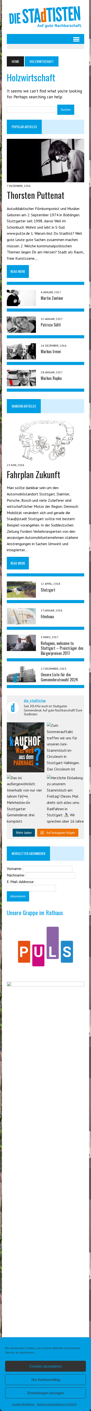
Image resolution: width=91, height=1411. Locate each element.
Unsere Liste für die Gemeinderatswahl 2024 (59, 677)
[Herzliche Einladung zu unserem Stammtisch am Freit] (65, 800)
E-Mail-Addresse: (20, 881)
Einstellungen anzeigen (45, 1393)
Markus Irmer (51, 351)
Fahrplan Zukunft (33, 474)
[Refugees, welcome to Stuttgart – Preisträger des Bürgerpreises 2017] (21, 647)
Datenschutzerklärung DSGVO (57, 1404)
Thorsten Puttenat (35, 194)
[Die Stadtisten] (45, 17)
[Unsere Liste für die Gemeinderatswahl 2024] (21, 679)
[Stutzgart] (21, 594)
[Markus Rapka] (21, 382)
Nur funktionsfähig (45, 1380)
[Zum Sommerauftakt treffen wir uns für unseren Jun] (65, 747)
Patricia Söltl (51, 325)
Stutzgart (48, 590)
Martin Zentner (52, 298)
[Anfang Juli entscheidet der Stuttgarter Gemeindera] (25, 747)
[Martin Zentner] (21, 302)
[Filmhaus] (21, 621)
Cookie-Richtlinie (23, 1404)
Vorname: (15, 868)
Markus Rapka (51, 378)
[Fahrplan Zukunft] (45, 458)
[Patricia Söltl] (21, 329)
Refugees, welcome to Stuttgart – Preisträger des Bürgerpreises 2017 (62, 648)
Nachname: (16, 875)
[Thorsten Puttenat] (45, 178)
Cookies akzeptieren (45, 1366)
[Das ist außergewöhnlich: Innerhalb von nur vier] (25, 800)
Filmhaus (47, 616)
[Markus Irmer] (21, 356)
